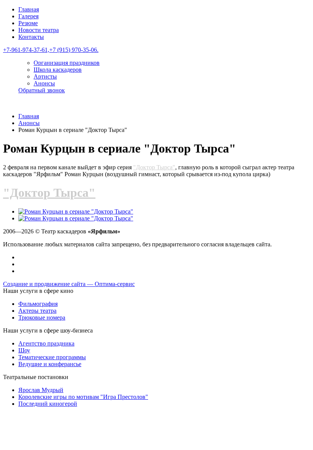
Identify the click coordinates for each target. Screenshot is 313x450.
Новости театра (38, 30)
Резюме (28, 23)
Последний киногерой (47, 403)
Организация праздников (67, 62)
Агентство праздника (46, 343)
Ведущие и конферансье (49, 364)
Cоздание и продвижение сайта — (69, 284)
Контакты (31, 37)
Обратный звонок (41, 90)
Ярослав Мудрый (40, 390)
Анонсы (44, 83)
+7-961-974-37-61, (26, 50)
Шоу (24, 350)
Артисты (45, 76)
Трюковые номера (41, 317)
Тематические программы (52, 357)
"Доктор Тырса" (154, 167)
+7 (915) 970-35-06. (73, 50)
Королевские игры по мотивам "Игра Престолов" (83, 397)
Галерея (28, 16)
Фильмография (38, 304)
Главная (28, 9)
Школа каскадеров (58, 69)
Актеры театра (37, 310)
